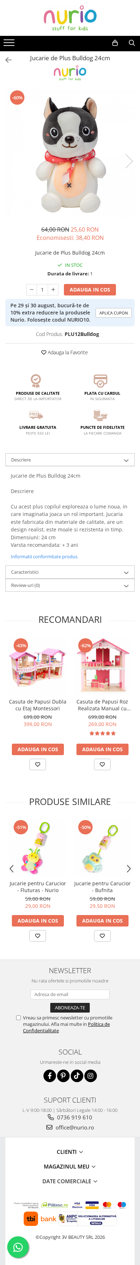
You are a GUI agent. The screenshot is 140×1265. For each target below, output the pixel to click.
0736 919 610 (74, 1117)
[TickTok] (77, 1076)
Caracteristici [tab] (24, 572)
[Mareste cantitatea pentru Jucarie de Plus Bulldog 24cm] (53, 289)
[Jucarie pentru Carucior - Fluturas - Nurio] (37, 847)
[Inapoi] (5, 60)
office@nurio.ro (74, 1127)
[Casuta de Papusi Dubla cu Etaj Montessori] (37, 666)
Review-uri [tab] (25, 585)
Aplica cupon (113, 313)
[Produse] (10, 44)
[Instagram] (90, 1076)
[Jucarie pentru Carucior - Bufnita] (102, 847)
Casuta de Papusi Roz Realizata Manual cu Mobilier (102, 705)
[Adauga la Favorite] (37, 764)
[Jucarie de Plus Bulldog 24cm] (70, 153)
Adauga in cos (90, 289)
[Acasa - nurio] (70, 17)
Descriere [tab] (21, 459)
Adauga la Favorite (67, 352)
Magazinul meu (67, 1166)
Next (129, 161)
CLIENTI (67, 1151)
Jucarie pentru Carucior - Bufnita (102, 887)
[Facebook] (49, 1076)
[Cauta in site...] (132, 43)
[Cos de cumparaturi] (115, 43)
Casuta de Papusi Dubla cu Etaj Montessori (37, 705)
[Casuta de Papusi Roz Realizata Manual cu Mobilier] (102, 666)
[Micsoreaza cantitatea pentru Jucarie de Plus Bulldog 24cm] (31, 289)
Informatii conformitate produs (44, 556)
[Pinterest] (63, 1076)
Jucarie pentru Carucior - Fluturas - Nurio (38, 887)
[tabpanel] (70, 153)
